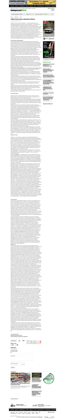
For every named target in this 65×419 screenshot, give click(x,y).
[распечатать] (19, 341)
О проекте (19, 413)
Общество (13, 371)
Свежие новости (47, 62)
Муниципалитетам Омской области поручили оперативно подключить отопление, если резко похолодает (37, 393)
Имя (11, 352)
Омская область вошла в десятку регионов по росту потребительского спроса (48, 65)
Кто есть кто (19, 8)
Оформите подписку (20, 404)
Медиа (16, 8)
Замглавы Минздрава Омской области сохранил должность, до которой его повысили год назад (48, 76)
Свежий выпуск (13, 8)
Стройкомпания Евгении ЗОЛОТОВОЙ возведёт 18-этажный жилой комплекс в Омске (47, 88)
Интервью (23, 8)
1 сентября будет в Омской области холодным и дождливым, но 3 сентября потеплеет (36, 386)
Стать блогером (28, 413)
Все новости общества (14, 398)
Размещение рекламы (14, 413)
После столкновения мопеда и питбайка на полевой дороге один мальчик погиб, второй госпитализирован (48, 98)
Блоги (32, 8)
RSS (36, 413)
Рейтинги (29, 8)
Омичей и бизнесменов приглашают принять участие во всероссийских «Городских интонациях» (48, 70)
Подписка (33, 413)
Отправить (12, 367)
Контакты (23, 413)
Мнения (27, 8)
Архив (34, 8)
